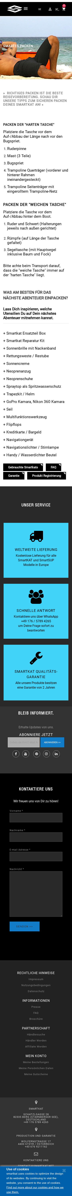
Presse (36, 1006)
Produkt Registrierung (46, 476)
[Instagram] (46, 754)
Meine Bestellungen (36, 1062)
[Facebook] (15, 754)
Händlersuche (36, 1034)
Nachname (17, 830)
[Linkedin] (56, 754)
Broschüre (36, 1018)
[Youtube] (25, 754)
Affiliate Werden (36, 1046)
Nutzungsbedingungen (36, 985)
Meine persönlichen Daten (36, 1068)
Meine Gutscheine (36, 1074)
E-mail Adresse (20, 849)
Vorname (16, 810)
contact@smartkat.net (36, 1165)
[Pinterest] (36, 754)
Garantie (13, 476)
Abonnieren (51, 742)
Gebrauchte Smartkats (23, 467)
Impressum (36, 979)
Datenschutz (36, 991)
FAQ (53, 467)
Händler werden (36, 1040)
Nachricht (17, 869)
